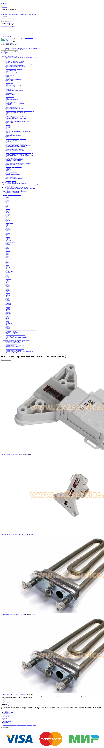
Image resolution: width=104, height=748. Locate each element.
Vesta (7, 322)
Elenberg (8, 229)
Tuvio (7, 317)
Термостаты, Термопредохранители (14, 164)
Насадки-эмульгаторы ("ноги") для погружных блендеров (20, 63)
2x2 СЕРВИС (4, 3)
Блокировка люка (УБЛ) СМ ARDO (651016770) (12, 454)
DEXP (7, 218)
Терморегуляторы (10, 114)
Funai (7, 234)
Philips (7, 281)
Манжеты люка (10, 92)
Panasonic (8, 282)
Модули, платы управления (13, 174)
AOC (7, 201)
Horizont (8, 246)
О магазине (6, 711)
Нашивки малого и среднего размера (15, 345)
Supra (7, 296)
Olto (7, 280)
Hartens (8, 253)
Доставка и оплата (26, 14)
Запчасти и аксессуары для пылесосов (15, 128)
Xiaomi (8, 324)
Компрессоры (9, 109)
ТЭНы (7, 98)
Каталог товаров (9, 14)
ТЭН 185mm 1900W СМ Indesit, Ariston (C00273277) (13, 614)
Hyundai (8, 244)
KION (7, 262)
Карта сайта (6, 723)
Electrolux (8, 126)
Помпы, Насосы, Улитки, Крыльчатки (15, 103)
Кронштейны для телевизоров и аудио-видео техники (19, 193)
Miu (7, 270)
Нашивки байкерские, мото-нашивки (15, 349)
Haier (7, 248)
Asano (7, 202)
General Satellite (10, 240)
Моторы (8, 173)
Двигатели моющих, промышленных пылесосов (18, 131)
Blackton (8, 209)
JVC (7, 260)
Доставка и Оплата (8, 712)
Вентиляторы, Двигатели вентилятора (15, 66)
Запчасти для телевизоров (9, 182)
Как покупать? (6, 713)
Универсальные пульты (11, 338)
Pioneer (8, 285)
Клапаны (8, 89)
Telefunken (8, 313)
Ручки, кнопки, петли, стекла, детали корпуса (17, 156)
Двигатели (8, 130)
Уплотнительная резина (12, 117)
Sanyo (7, 299)
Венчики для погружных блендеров (15, 61)
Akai (7, 198)
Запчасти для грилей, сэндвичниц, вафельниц (17, 179)
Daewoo (8, 216)
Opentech (8, 279)
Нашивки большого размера (13, 346)
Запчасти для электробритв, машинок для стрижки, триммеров (21, 142)
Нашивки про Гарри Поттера (13, 352)
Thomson (8, 310)
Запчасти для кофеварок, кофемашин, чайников (17, 144)
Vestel (7, 319)
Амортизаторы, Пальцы (12, 86)
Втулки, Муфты (10, 74)
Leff (7, 266)
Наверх (2, 746)
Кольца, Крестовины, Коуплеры (14, 69)
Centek (7, 215)
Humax (8, 249)
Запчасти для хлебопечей (12, 106)
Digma (7, 225)
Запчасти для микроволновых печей (15, 65)
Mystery (8, 267)
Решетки (8, 76)
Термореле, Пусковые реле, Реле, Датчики (16, 116)
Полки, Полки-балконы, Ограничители (15, 112)
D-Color (8, 220)
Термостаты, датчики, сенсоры (13, 160)
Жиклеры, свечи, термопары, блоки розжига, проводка (19, 153)
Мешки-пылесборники (11, 140)
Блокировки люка (10, 88)
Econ (7, 232)
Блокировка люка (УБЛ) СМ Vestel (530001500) (12, 534)
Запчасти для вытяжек (11, 172)
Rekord (8, 290)
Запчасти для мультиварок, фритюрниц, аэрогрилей (18, 163)
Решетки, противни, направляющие (15, 159)
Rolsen (7, 289)
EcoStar (8, 233)
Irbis (7, 257)
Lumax (7, 265)
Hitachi (7, 243)
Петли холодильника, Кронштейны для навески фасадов (20, 111)
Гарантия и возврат (8, 715)
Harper (7, 247)
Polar (7, 284)
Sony (7, 294)
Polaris (7, 84)
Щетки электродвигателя (12, 99)
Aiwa (7, 197)
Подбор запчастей (17, 14)
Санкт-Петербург (10, 23)
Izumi (7, 256)
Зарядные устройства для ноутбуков (15, 190)
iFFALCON (9, 258)
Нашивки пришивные (11, 344)
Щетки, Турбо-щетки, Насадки (13, 135)
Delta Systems (9, 223)
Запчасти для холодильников (13, 107)
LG (7, 123)
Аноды (8, 168)
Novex (7, 274)
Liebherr (8, 127)
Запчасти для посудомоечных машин (15, 100)
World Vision (9, 323)
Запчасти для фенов (11, 181)
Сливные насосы (10, 97)
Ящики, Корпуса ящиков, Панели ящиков (16, 118)
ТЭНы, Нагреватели (11, 162)
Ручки (7, 113)
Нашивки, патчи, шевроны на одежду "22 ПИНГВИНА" (17, 340)
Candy (7, 212)
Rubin (7, 288)
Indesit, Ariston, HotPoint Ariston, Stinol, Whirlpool (17, 121)
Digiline (8, 221)
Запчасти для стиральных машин (14, 85)
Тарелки (8, 71)
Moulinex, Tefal (9, 83)
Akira (7, 200)
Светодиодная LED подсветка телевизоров (16, 183)
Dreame (8, 226)
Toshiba (8, 312)
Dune (7, 224)
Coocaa (8, 214)
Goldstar (8, 238)
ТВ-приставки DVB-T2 (12, 333)
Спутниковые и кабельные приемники (15, 335)
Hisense (8, 251)
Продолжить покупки (6, 11)
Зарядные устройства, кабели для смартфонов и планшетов (20, 188)
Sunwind (8, 307)
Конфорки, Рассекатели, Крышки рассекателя (17, 154)
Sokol (7, 302)
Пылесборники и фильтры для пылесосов (16, 139)
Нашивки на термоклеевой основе (14, 341)
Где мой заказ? (4, 52)
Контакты (33, 14)
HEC (7, 254)
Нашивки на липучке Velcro (13, 342)
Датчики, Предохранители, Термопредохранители (18, 145)
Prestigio (8, 286)
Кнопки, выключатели (11, 186)
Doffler (7, 228)
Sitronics (8, 300)
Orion (7, 276)
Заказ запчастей (7, 721)
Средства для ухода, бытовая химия (14, 90)
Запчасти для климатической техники (15, 150)
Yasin (7, 326)
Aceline (8, 204)
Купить (31, 454)
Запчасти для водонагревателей (14, 167)
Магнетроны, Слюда (11, 70)
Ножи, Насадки (10, 75)
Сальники (8, 95)
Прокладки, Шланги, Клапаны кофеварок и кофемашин (19, 148)
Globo (7, 239)
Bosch (7, 60)
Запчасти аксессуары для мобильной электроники (15, 187)
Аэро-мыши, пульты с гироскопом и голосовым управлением (21, 330)
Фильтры (8, 104)
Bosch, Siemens (9, 80)
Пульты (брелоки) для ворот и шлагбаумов (16, 337)
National (8, 272)
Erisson (8, 230)
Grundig (8, 237)
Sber (7, 305)
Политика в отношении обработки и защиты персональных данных (19, 725)
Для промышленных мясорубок (14, 79)
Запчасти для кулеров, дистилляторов (15, 178)
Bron (7, 211)
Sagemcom (8, 303)
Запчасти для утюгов (11, 177)
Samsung (8, 125)
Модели (5, 718)
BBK (7, 206)
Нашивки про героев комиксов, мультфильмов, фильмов (20, 351)
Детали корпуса (10, 176)
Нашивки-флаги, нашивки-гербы (14, 350)
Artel (7, 205)
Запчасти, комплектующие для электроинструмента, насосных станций (20, 184)
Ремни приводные (10, 94)
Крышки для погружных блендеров (14, 62)
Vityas (7, 318)
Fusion (7, 235)
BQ (7, 210)
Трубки (8, 132)
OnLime (8, 277)
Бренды (5, 719)
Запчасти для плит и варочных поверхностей (17, 151)
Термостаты (9, 169)
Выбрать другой (11, 26)
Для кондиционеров (11, 331)
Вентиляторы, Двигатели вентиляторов (15, 108)
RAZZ (7, 291)
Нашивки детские (10, 347)
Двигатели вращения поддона (13, 67)
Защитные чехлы (10, 336)
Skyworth (8, 304)
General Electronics (10, 242)
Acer (7, 196)
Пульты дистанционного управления (12, 195)
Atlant (7, 120)
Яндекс (8, 328)
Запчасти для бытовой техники (10, 56)
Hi (6, 252)
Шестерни (8, 77)
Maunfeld (8, 268)
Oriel (7, 275)
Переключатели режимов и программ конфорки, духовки (20, 155)
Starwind (8, 308)
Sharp (7, 298)
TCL (7, 314)
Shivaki (8, 295)
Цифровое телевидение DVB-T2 (14, 192)
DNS (7, 219)
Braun (7, 58)
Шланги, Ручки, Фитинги (12, 134)
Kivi (7, 261)
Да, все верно (4, 26)
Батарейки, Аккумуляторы (12, 332)
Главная (2, 14)
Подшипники (9, 93)
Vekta (7, 321)
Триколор (8, 327)
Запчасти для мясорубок (12, 72)
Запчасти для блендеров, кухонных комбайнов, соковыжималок (21, 57)
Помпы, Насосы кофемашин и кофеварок (16, 146)
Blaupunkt (8, 207)
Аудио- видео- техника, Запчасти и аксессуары (14, 191)
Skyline (8, 309)
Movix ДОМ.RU (10, 271)
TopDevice (8, 316)
